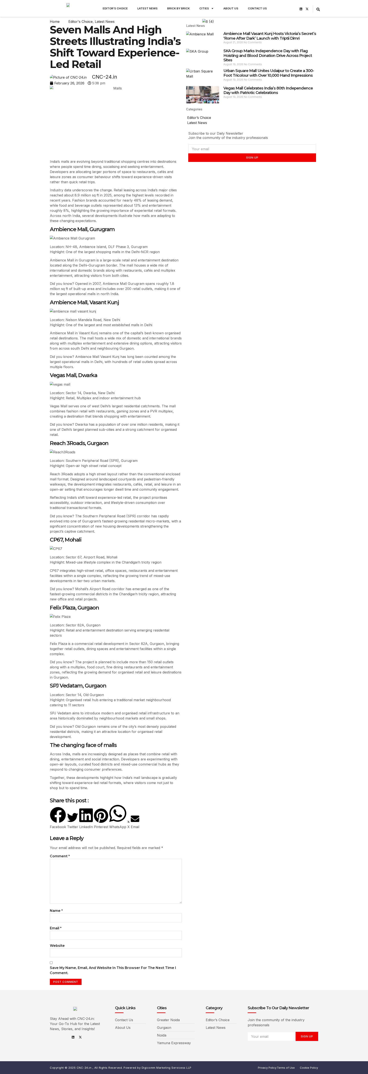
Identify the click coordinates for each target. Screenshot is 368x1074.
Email (56, 928)
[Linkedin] (300, 8)
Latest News (147, 8)
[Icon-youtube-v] (294, 8)
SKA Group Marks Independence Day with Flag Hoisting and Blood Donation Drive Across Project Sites (267, 55)
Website (57, 946)
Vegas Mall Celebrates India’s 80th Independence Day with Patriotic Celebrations (268, 90)
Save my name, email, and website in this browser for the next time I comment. (113, 970)
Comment (60, 856)
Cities (204, 8)
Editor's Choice (80, 21)
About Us (230, 8)
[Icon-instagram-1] (288, 8)
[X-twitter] (307, 8)
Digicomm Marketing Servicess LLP (166, 1067)
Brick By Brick (178, 8)
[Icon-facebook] (282, 8)
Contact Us (257, 8)
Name (56, 911)
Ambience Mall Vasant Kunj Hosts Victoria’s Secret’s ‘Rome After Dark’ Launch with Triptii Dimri (269, 36)
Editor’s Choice (115, 8)
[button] (58, 818)
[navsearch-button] (318, 9)
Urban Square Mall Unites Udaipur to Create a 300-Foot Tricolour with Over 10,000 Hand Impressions (268, 73)
